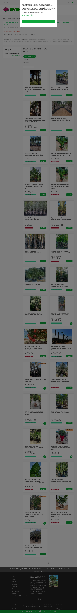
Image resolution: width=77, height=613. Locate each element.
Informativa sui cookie (42, 14)
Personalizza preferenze (38, 24)
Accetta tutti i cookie (38, 21)
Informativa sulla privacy (27, 15)
